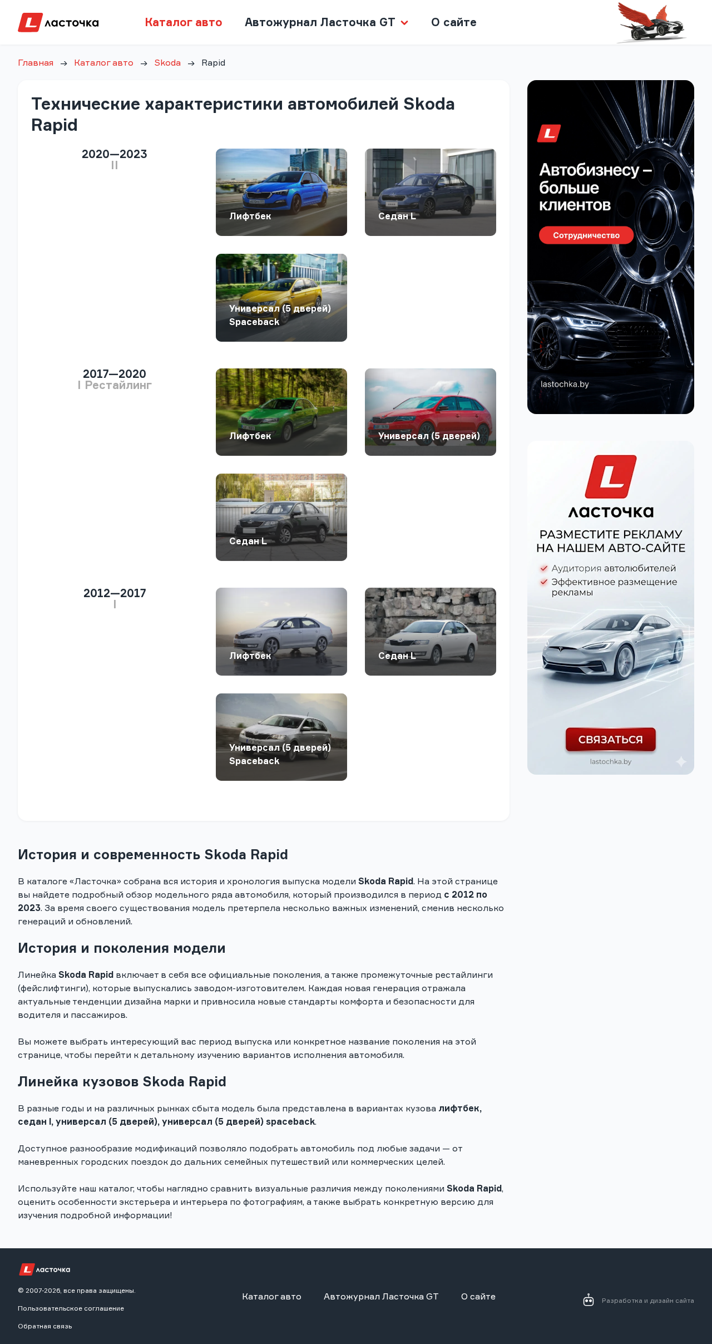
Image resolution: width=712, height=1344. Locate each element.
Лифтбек (250, 215)
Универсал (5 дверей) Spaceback (280, 315)
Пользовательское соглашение (71, 1308)
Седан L (397, 215)
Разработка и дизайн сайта (648, 1300)
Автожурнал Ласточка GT (381, 1296)
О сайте (454, 22)
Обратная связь (45, 1326)
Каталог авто (183, 22)
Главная (35, 62)
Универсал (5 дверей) (429, 435)
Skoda (167, 62)
